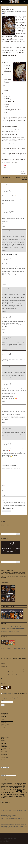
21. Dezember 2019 (6, 444)
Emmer (22, 11)
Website (3, 495)
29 (20, 676)
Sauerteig (7, 792)
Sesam (22, 792)
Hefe (2, 786)
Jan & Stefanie (6, 841)
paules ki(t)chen (4, 751)
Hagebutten (15, 784)
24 (1, 676)
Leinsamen (20, 786)
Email (3, 490)
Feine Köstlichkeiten (5, 718)
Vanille (11, 794)
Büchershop (7, 650)
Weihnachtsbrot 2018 (8, 9)
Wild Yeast (3, 759)
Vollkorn (15, 794)
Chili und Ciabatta (4, 713)
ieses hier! (9, 345)
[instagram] (2, 688)
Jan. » (5, 678)
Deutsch (10, 525)
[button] (7, 166)
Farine (2, 741)
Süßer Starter (4, 74)
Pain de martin (4, 749)
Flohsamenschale (6, 785)
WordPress (13, 840)
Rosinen (23, 791)
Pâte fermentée (14, 789)
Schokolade (14, 792)
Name (3, 485)
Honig (4, 786)
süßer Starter (7, 98)
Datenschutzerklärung (8, 508)
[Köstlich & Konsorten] (5, 802)
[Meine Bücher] (8, 646)
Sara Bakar (3, 727)
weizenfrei (7, 796)
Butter (14, 783)
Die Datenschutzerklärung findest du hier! (9, 570)
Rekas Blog (3, 752)
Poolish (7, 789)
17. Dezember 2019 (6, 354)
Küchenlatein (3, 722)
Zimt (17, 796)
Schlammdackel (4, 754)
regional (23, 789)
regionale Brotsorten (11, 791)
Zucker (20, 796)
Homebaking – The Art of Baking (7, 721)
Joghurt (7, 786)
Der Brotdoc (3, 716)
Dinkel (20, 11)
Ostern (5, 789)
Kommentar (5, 471)
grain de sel (3, 719)
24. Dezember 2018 (6, 191)
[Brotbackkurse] (8, 601)
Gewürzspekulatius (5, 177)
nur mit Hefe (13, 787)
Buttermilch (17, 11)
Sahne (2, 792)
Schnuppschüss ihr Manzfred (7, 729)
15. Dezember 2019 (6, 290)
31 (1, 677)
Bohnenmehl (13, 11)
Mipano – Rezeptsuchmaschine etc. (8, 725)
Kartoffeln (16, 786)
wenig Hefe (13, 796)
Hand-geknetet (21, 785)
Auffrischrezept (4, 783)
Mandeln (3, 788)
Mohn (6, 787)
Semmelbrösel (18, 792)
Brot (5, 11)
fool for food (3, 743)
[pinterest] (5, 688)
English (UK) (23, 173)
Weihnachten (19, 794)
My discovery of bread (5, 748)
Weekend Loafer (4, 757)
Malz (24, 786)
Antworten (4, 206)
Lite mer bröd (4, 746)
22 (20, 674)
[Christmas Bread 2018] (2, 13)
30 (23, 676)
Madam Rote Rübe (5, 724)
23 (23, 674)
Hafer (12, 784)
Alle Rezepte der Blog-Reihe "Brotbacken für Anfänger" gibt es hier (13, 658)
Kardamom (11, 786)
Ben (9, 190)
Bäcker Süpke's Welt (5, 737)
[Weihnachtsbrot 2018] (3, 13)
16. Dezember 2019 (6, 317)
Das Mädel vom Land (5, 714)
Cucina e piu (3, 740)
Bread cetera (3, 738)
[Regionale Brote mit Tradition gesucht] (12, 618)
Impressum (2, 836)
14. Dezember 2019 (6, 259)
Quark (20, 789)
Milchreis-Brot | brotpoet (11, 254)
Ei (1, 785)
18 (4, 674)
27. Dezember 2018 (6, 212)
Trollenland (3, 756)
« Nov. (2, 678)
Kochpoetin (3, 745)
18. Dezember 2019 (6, 407)
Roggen (19, 791)
